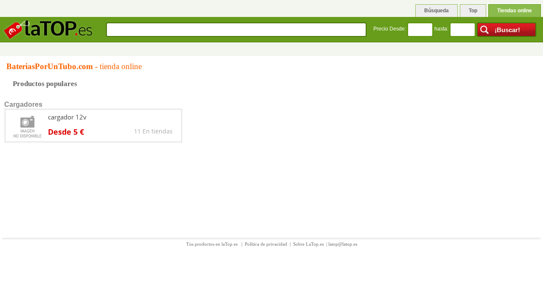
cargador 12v (67, 117)
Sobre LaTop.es (308, 244)
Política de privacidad (266, 244)
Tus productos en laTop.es (212, 244)
